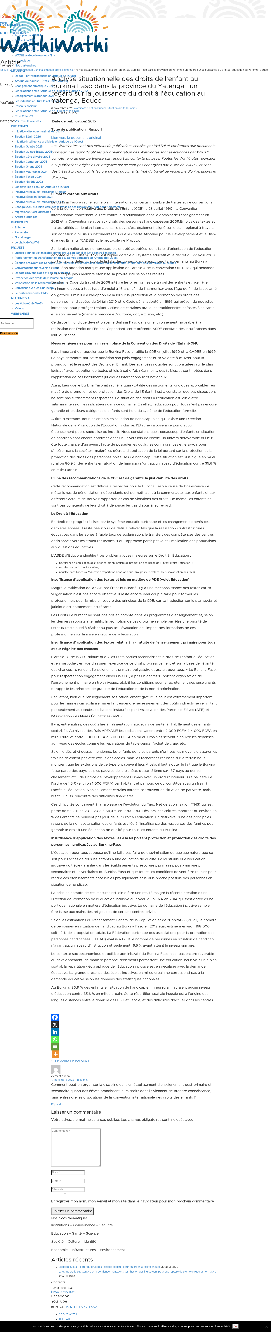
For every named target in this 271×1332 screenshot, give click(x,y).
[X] (55, 1024)
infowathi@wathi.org (63, 1292)
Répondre (57, 1104)
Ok (235, 1326)
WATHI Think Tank (81, 1307)
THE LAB (64, 1319)
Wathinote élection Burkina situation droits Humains (41, 70)
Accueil (4, 70)
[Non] (266, 1327)
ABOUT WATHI (68, 1314)
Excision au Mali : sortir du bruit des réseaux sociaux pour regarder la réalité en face (110, 1267)
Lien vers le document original (76, 138)
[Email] (55, 1046)
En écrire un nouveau (72, 1061)
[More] (55, 1054)
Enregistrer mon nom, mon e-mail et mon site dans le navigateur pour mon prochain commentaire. (133, 1201)
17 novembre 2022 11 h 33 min (69, 1080)
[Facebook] (55, 1017)
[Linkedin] (55, 1032)
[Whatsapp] (55, 1039)
